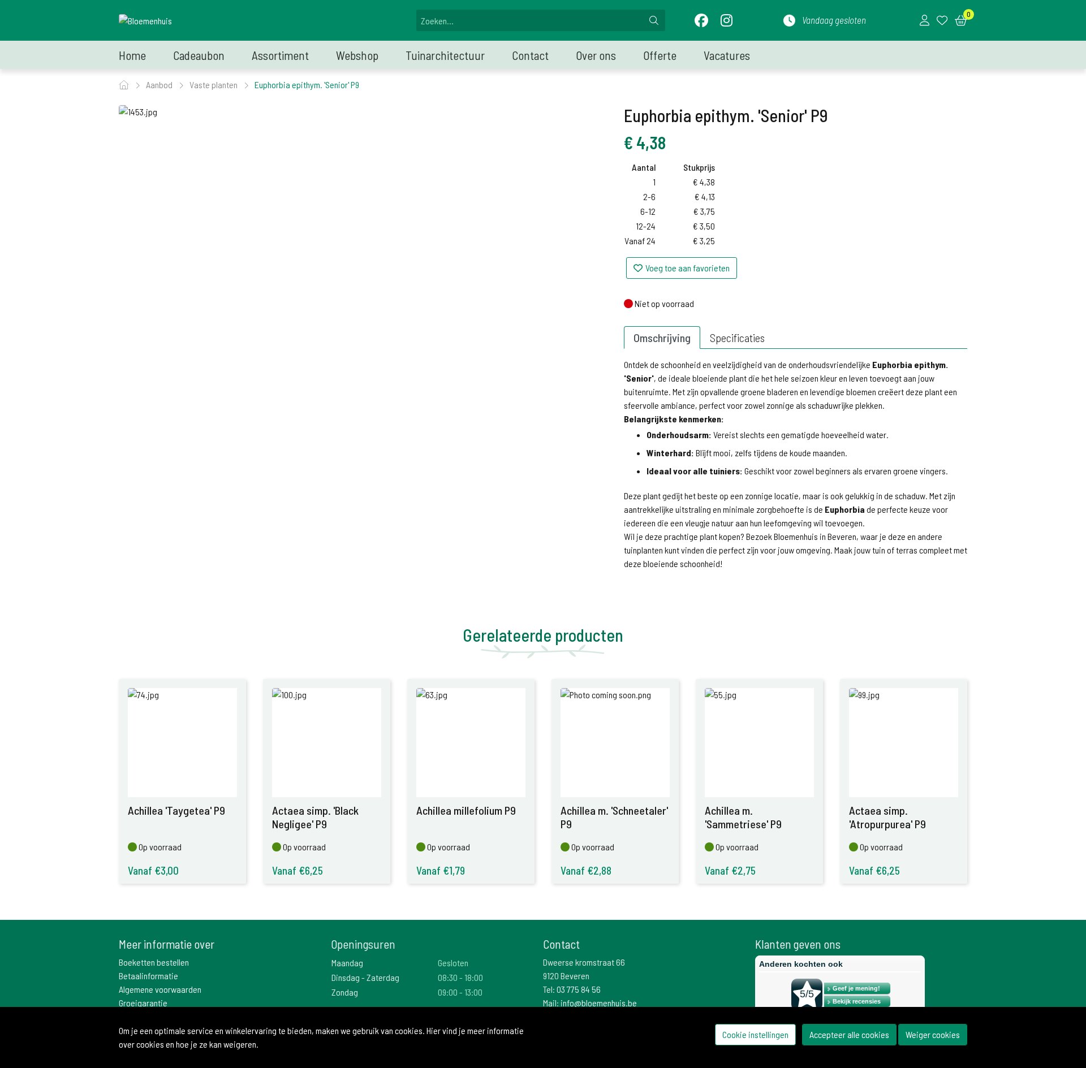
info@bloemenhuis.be (599, 1002)
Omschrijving (662, 337)
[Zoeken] (654, 20)
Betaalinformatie (148, 975)
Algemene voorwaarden (160, 989)
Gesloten (453, 962)
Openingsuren (363, 944)
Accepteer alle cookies (849, 1034)
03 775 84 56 (579, 989)
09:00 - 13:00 (460, 992)
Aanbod (160, 84)
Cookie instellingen (755, 1034)
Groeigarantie (143, 1002)
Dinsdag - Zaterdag (365, 977)
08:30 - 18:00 (460, 977)
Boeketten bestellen (154, 962)
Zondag (344, 992)
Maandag (347, 962)
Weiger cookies (933, 1034)
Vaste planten (214, 84)
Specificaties (737, 337)
